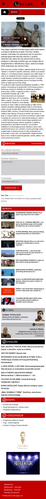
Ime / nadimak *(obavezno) (11, 150)
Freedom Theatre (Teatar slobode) (15, 425)
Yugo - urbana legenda (11, 423)
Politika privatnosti (11, 492)
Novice (14, 12)
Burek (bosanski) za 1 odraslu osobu (16, 407)
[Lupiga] (23, 3)
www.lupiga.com (17, 496)
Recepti (8, 400)
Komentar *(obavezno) (9, 158)
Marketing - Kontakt (12, 490)
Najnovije (7, 209)
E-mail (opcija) (6, 178)
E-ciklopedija (12, 415)
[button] (3, 3)
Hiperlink (10, 342)
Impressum (8, 484)
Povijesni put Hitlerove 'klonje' (13, 420)
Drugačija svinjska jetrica (11, 410)
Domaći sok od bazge (10, 404)
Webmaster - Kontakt (12, 487)
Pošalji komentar (11, 188)
